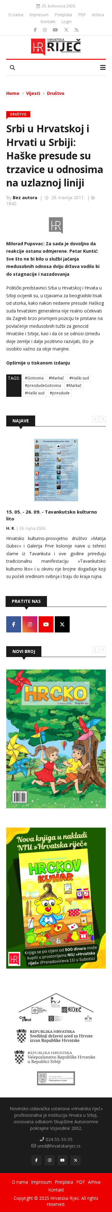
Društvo (55, 93)
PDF (82, 14)
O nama (15, 14)
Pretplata (63, 14)
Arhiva (98, 14)
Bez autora (25, 197)
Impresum (39, 14)
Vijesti (33, 93)
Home (12, 93)
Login (67, 21)
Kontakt (48, 21)
